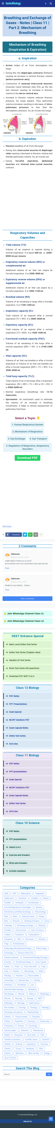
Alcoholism (23, 898)
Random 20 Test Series (19, 660)
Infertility (37, 980)
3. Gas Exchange (16, 438)
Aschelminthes (33, 903)
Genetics (16, 971)
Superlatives (31, 1044)
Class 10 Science (37, 930)
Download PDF (27, 458)
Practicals (31, 1021)
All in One (13, 743)
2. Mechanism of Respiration (27, 431)
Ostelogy (33, 1008)
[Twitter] (25, 534)
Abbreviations (26, 894)
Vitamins (7, 1053)
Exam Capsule (41, 962)
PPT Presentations (18, 704)
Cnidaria (7, 935)
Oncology (22, 1008)
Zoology (47, 1053)
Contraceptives (34, 935)
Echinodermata (18, 944)
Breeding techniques (32, 921)
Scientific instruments (12, 1039)
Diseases (42, 939)
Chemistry (42, 925)
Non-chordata (9, 1008)
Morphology (44, 994)
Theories (7, 1049)
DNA (19, 939)
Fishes (17, 966)
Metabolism (32, 989)
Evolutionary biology (23, 962)
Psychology (33, 1026)
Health (40, 971)
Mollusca (32, 994)
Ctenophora (8, 939)
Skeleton (7, 1044)
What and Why (33, 1053)
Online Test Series (17, 735)
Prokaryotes (8, 1026)
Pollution (7, 1017)
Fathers (7, 966)
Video (41, 1049)
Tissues (18, 1049)
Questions (25, 1030)
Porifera (7, 1021)
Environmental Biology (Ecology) (35, 957)
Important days (23, 980)
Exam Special (15, 711)
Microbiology (9, 994)
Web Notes (7, 526)
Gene (6, 971)
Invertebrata (21, 985)
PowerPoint (19, 1021)
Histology (7, 976)
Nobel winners (34, 1003)
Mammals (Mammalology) (14, 989)
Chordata (7, 930)
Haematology (29, 971)
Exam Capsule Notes (18, 727)
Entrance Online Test (25, 953)
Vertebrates (30, 1049)
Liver (32, 985)
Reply (7, 568)
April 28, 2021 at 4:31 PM (18, 581)
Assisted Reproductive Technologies (17, 907)
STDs (42, 1035)
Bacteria (39, 907)
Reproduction (38, 1030)
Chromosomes (21, 930)
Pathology (45, 1008)
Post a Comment (27, 599)
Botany (41, 916)
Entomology (8, 953)
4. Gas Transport (38, 438)
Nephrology (8, 1003)
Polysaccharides (21, 1017)
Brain (6, 921)
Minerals (21, 994)
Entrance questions (11, 957)
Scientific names (31, 1039)
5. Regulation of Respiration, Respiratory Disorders (27, 447)
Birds (6, 916)
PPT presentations (18, 771)
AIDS (6, 894)
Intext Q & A (15, 847)
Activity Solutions (17, 871)
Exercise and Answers (19, 855)
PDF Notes (14, 696)
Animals (46, 898)
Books (15, 916)
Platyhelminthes (33, 1012)
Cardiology (8, 925)
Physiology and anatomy (13, 1012)
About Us (27, 1121)
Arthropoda (19, 903)
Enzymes (7, 962)
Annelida (7, 903)
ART (14, 894)
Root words (31, 1035)
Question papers (10, 1030)
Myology (30, 998)
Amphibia (34, 898)
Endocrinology (41, 948)
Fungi (43, 966)
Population (36, 1017)
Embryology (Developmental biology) (17, 948)
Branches (16, 921)
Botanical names (28, 916)
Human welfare (33, 976)
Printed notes (45, 1021)
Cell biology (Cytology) (25, 925)
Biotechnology (40, 912)
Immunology (8, 980)
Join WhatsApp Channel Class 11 (25, 613)
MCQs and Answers (18, 863)
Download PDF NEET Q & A (21, 676)
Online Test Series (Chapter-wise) (24, 652)
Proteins (21, 1026)
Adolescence (9, 898)
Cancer (46, 921)
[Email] (35, 534)
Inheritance (8, 985)
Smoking (18, 1044)
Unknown (15, 554)
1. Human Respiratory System (27, 424)
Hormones (19, 976)
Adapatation (40, 894)
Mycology (18, 998)
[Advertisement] (27, 198)
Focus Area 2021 (30, 966)
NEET (40, 998)
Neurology (21, 1003)
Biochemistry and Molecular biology (17, 912)
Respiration (18, 1035)
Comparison (19, 935)
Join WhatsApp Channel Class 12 (25, 621)
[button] (3, 3)
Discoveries (29, 939)
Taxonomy (44, 1044)
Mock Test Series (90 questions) (24, 668)
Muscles (7, 998)
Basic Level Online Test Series (23, 644)
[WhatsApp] (30, 534)
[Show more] (41, 534)
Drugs (6, 944)
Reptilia (7, 1035)
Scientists (46, 1039)
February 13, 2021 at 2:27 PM (19, 557)
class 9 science (10, 1058)
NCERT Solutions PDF (19, 719)
